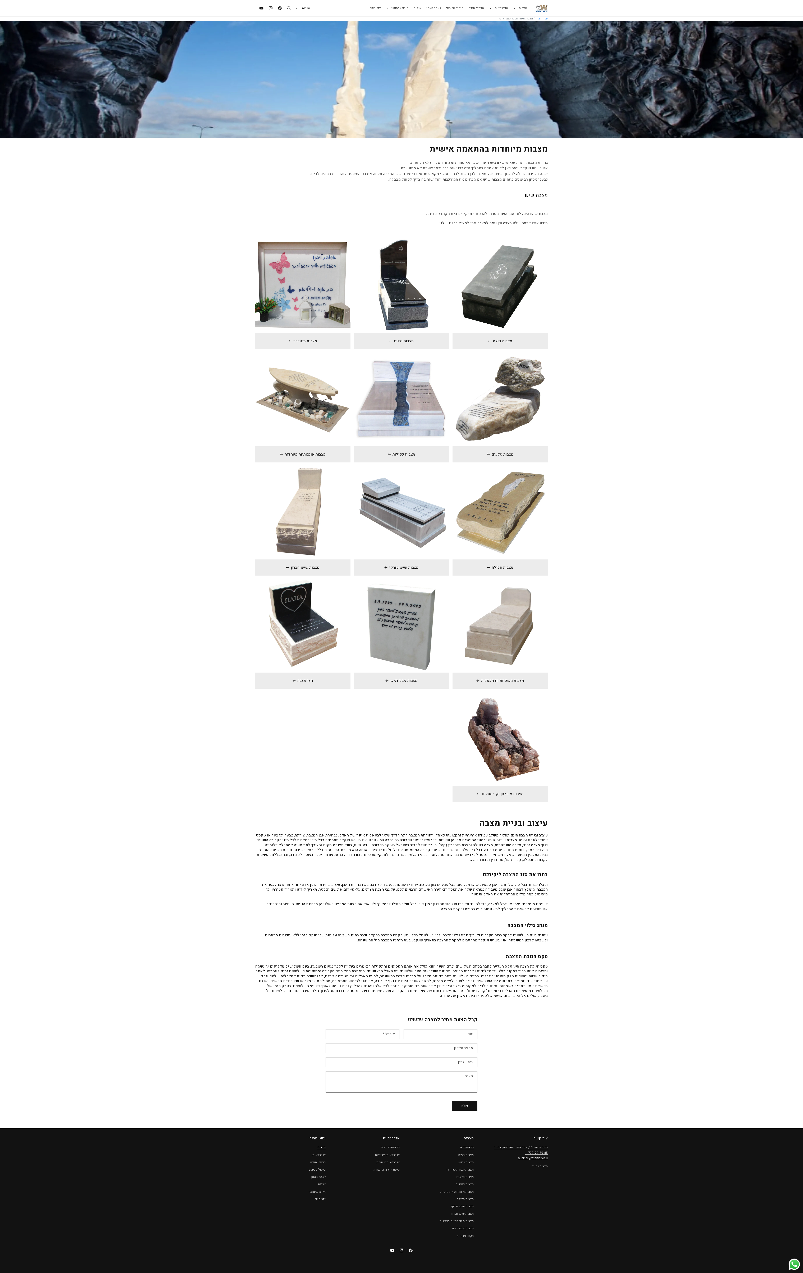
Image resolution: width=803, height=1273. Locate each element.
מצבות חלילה (502, 567)
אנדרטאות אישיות (388, 1162)
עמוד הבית (542, 18)
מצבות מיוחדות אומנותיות (457, 1192)
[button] (520, 8)
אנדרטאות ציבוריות (387, 1155)
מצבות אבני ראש (403, 680)
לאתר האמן (318, 1177)
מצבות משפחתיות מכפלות (502, 680)
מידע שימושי (400, 8)
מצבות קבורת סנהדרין (460, 1169)
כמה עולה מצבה (515, 223)
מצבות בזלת (502, 341)
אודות (322, 1184)
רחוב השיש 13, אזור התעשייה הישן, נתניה (521, 1147)
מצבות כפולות (404, 454)
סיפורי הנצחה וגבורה (386, 1169)
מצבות (523, 8)
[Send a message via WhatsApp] (794, 1264)
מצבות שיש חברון (305, 567)
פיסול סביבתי (317, 1169)
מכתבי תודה (318, 1162)
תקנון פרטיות (465, 1236)
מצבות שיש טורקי (404, 567)
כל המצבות (467, 1147)
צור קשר (320, 1199)
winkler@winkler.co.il (533, 1158)
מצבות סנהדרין (305, 341)
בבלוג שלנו (449, 223)
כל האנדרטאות (390, 1147)
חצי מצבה (305, 680)
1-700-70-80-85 (536, 1153)
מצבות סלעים (503, 454)
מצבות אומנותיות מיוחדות (305, 454)
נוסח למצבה (487, 223)
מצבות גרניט (404, 341)
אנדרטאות (501, 8)
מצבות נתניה (540, 1166)
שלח (464, 1106)
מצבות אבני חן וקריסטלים (503, 794)
